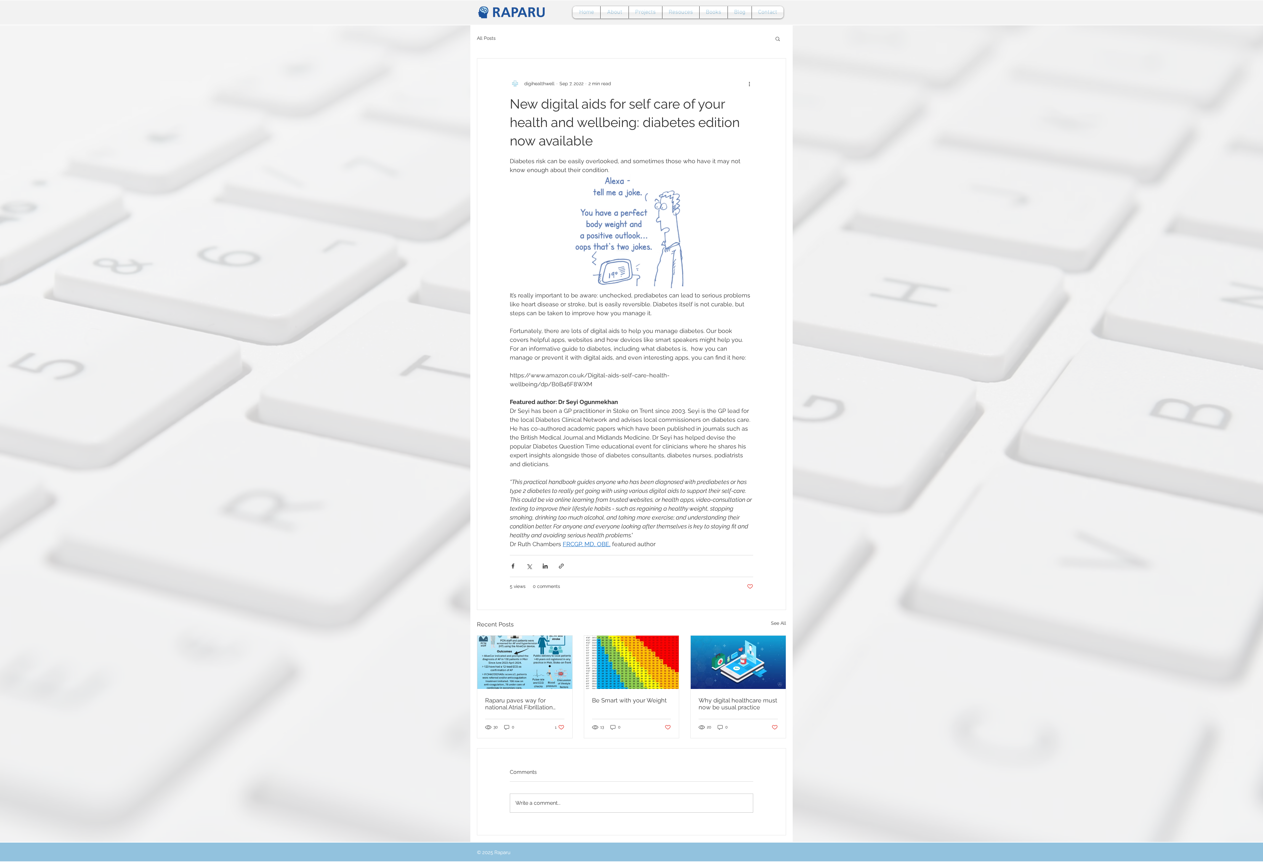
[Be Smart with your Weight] (631, 662)
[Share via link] (561, 566)
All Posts (486, 38)
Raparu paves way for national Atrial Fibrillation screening (519, 704)
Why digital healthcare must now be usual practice (738, 704)
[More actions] (749, 84)
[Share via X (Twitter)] (529, 566)
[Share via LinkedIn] (545, 566)
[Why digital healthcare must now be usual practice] (738, 662)
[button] (778, 38)
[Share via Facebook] (513, 566)
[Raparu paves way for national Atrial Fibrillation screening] (524, 662)
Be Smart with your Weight (629, 700)
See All (778, 623)
